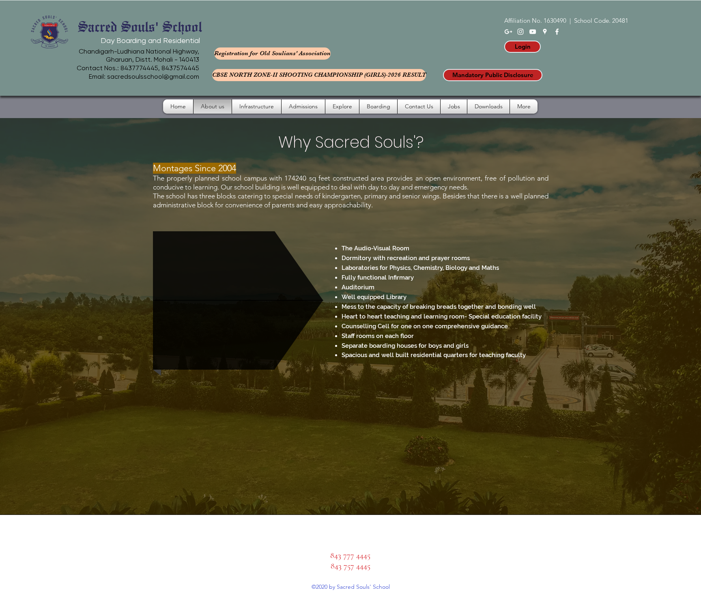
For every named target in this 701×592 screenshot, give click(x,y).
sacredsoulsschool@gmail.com (153, 76)
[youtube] (533, 32)
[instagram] (520, 32)
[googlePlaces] (545, 32)
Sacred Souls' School (140, 26)
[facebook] (557, 32)
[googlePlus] (508, 32)
